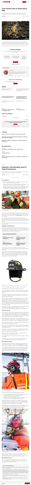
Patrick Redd (11, 70)
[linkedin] (14, 177)
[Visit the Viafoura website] (27, 119)
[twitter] (15, 177)
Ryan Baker (3, 174)
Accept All (27, 483)
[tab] (4, 116)
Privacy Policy (3, 483)
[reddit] (16, 177)
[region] (15, 117)
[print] (28, 177)
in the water (20, 344)
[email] (18, 177)
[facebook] (12, 177)
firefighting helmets (19, 215)
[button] (2, 2)
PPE (2, 6)
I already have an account (15, 64)
